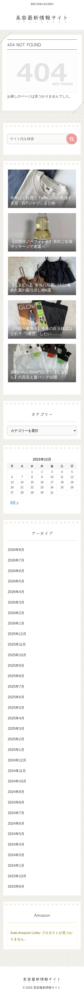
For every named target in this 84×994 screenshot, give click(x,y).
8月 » (14, 502)
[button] (71, 139)
